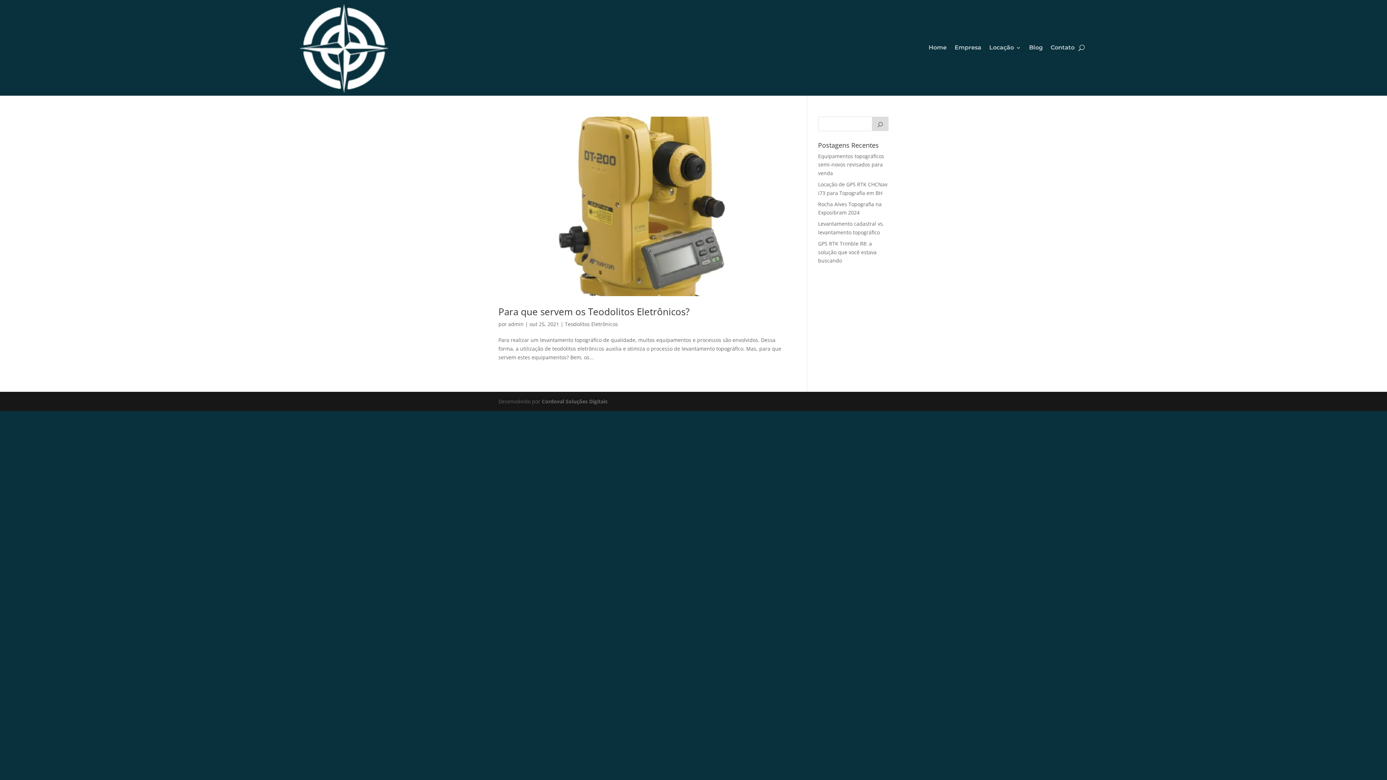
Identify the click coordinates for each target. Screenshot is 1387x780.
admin (516, 324)
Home (938, 47)
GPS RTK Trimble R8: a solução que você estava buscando (847, 252)
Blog (1036, 47)
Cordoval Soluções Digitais (575, 401)
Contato (1063, 47)
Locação (1001, 47)
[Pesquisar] (880, 124)
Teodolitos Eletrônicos (591, 324)
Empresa (968, 47)
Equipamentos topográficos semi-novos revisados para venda (851, 165)
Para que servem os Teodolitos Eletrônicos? (594, 311)
